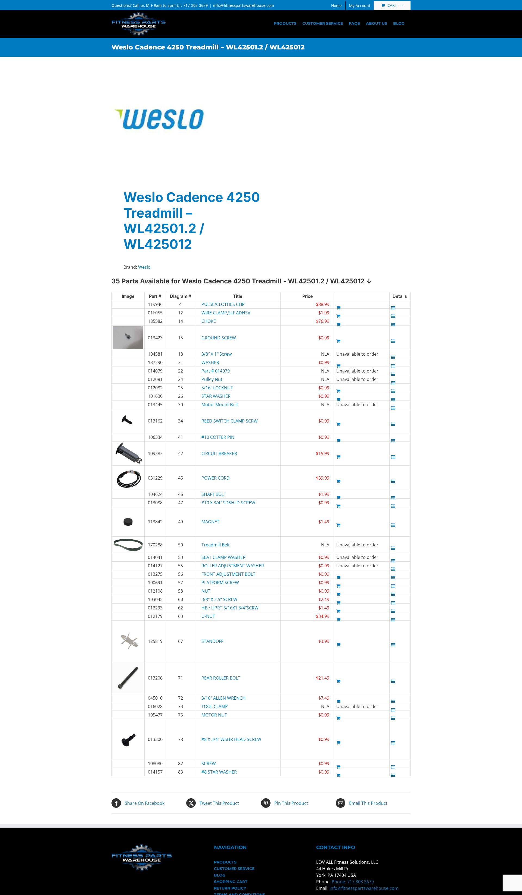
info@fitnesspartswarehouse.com (243, 5)
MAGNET (210, 522)
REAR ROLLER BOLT (219, 678)
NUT (205, 591)
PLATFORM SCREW (219, 583)
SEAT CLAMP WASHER (219, 557)
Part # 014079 (215, 371)
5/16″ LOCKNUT (217, 388)
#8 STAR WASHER (219, 772)
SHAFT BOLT (213, 494)
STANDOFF (212, 641)
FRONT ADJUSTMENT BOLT (219, 574)
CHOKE (208, 321)
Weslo (144, 267)
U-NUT (208, 616)
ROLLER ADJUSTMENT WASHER (219, 566)
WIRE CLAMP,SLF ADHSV (219, 313)
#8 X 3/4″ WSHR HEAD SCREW (219, 739)
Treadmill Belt (215, 545)
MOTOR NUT (214, 715)
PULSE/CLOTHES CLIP (219, 304)
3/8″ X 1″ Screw (216, 354)
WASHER (210, 362)
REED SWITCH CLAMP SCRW (219, 421)
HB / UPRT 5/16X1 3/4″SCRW (219, 608)
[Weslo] (183, 119)
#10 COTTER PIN (217, 437)
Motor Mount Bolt (219, 405)
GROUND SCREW (218, 338)
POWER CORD (215, 478)
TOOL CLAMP (214, 706)
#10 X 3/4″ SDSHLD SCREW (219, 503)
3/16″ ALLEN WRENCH (219, 698)
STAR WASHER (216, 396)
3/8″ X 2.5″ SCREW (219, 599)
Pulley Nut (211, 379)
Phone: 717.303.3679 (353, 882)
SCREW (208, 763)
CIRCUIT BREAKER (219, 453)
